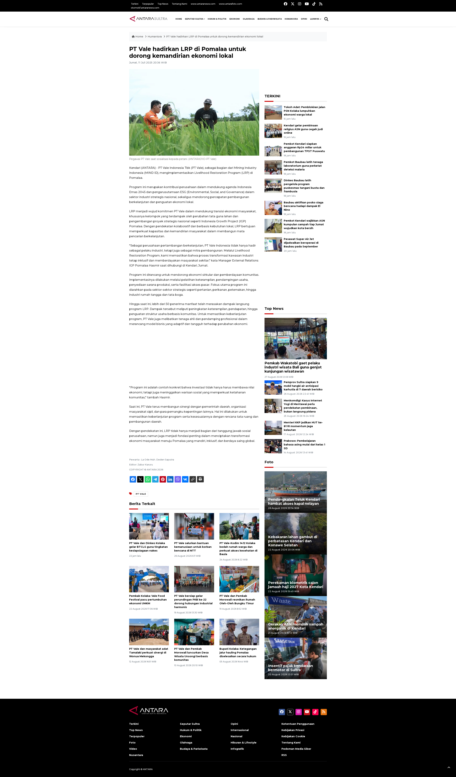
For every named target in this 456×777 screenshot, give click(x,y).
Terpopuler (148, 3)
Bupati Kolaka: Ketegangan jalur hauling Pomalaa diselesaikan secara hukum (238, 652)
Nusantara (136, 755)
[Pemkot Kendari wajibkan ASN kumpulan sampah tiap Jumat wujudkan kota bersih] (273, 226)
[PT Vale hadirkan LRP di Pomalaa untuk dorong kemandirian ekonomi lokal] (296, 338)
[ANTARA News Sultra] (148, 19)
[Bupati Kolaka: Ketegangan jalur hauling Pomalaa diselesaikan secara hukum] (239, 632)
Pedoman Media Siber (296, 748)
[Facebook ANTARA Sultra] (285, 4)
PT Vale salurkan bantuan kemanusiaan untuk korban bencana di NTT (193, 547)
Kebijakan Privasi (292, 730)
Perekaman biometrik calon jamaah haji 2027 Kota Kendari (295, 585)
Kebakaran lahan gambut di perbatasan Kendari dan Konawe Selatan (292, 541)
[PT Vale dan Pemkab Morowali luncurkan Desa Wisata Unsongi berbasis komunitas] (194, 632)
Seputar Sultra (194, 19)
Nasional (236, 736)
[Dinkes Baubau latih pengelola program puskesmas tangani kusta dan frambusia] (273, 185)
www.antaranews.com (203, 3)
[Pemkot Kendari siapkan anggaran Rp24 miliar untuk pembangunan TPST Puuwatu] (273, 149)
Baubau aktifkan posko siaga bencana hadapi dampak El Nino (303, 206)
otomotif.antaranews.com (145, 7)
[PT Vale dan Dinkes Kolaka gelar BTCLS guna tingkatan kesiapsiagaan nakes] (149, 526)
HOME (178, 19)
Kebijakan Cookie (293, 736)
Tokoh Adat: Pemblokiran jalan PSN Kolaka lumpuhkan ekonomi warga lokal (304, 111)
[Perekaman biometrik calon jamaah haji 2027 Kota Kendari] (296, 575)
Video (133, 748)
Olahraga (249, 19)
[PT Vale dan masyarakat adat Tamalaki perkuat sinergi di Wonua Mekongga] (149, 632)
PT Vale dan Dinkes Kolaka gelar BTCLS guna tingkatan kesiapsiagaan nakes (148, 547)
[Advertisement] (194, 356)
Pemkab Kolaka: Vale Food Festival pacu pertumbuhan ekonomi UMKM (148, 599)
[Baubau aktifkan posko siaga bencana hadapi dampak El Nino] (273, 207)
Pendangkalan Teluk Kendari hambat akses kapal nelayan (294, 501)
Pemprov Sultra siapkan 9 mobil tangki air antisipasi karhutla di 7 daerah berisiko (303, 386)
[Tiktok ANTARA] (314, 4)
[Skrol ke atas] (448, 768)
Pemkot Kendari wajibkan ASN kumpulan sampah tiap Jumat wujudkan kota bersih (304, 224)
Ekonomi (234, 19)
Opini (304, 19)
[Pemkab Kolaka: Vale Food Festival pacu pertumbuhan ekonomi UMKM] (149, 579)
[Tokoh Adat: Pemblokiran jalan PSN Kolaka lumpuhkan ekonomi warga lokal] (273, 112)
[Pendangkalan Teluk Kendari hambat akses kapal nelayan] (296, 492)
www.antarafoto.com (230, 3)
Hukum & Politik (217, 19)
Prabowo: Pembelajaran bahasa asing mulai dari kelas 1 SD (304, 444)
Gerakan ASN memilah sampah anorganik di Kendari (295, 626)
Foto (269, 462)
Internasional (240, 730)
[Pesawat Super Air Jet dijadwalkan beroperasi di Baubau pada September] (273, 244)
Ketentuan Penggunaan (297, 723)
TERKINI (272, 96)
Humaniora (291, 19)
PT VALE (141, 494)
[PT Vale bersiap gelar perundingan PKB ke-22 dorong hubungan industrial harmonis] (194, 579)
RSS (284, 755)
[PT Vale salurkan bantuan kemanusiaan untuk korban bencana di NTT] (194, 526)
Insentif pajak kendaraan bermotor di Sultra (290, 668)
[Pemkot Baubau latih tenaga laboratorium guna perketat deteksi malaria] (273, 167)
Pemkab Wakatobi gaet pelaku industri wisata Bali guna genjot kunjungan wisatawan (293, 367)
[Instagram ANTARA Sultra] (299, 4)
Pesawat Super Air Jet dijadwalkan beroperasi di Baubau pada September (301, 242)
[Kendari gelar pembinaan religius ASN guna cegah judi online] (273, 130)
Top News (162, 3)
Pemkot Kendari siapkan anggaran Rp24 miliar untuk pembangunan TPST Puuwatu (304, 147)
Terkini (134, 3)
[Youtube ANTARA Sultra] (307, 4)
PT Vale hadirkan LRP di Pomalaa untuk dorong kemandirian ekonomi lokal (214, 36)
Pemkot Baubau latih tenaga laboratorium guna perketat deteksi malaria (303, 165)
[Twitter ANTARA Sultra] (292, 4)
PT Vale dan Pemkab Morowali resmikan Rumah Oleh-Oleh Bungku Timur (237, 599)
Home (139, 36)
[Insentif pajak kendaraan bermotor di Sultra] (296, 658)
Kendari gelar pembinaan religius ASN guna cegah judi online (303, 129)
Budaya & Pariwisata (270, 19)
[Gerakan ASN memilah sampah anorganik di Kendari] (296, 616)
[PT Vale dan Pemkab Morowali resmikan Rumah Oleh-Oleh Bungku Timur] (239, 579)
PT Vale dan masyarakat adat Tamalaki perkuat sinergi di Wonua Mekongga (148, 652)
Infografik (237, 748)
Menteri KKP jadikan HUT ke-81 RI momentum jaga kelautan (303, 426)
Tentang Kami (179, 3)
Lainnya (314, 19)
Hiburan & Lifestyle (243, 742)
